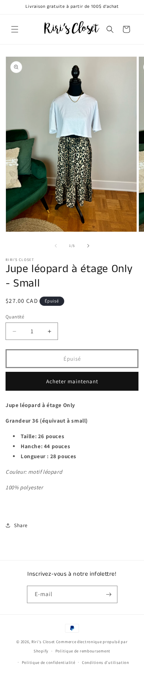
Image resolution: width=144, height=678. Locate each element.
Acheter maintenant (72, 381)
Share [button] (21, 525)
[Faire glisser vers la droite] (88, 246)
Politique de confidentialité (48, 662)
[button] (15, 29)
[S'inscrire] (109, 594)
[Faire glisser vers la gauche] (56, 246)
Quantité (15, 317)
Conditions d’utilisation (105, 662)
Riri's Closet (43, 641)
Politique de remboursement (82, 651)
